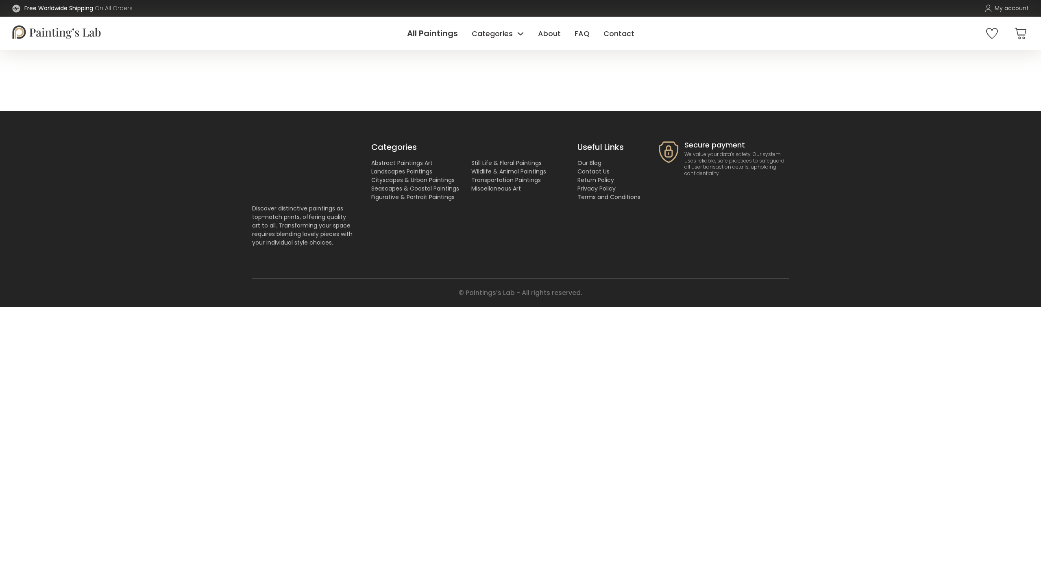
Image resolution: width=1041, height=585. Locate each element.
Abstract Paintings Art (402, 163)
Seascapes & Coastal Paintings (415, 188)
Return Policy (595, 180)
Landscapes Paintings (401, 171)
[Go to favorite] (992, 33)
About (549, 33)
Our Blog (589, 163)
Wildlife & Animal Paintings (508, 171)
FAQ (582, 33)
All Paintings (432, 33)
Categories (492, 33)
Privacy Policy (596, 188)
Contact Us (593, 171)
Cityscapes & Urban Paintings (413, 180)
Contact (618, 33)
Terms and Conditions (608, 197)
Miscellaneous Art (496, 188)
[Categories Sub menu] (520, 33)
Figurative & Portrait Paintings (413, 197)
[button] (1020, 33)
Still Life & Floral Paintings (506, 163)
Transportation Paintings (506, 180)
